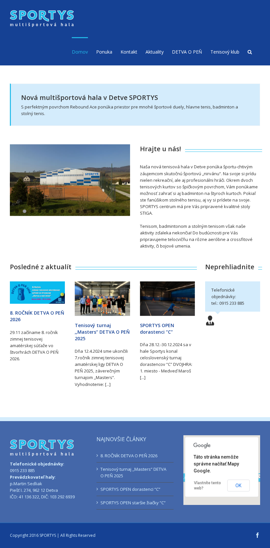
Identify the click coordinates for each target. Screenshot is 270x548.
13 (108, 211)
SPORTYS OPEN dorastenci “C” (157, 328)
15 (123, 211)
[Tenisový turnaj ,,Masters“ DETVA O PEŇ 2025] (102, 298)
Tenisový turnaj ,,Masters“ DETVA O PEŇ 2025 (102, 332)
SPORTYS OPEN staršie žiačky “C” (133, 503)
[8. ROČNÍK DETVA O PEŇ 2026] (37, 292)
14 (115, 211)
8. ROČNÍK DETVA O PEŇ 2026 (128, 456)
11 (92, 211)
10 (85, 211)
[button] (250, 51)
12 (100, 211)
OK (238, 485)
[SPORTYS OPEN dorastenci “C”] (167, 298)
